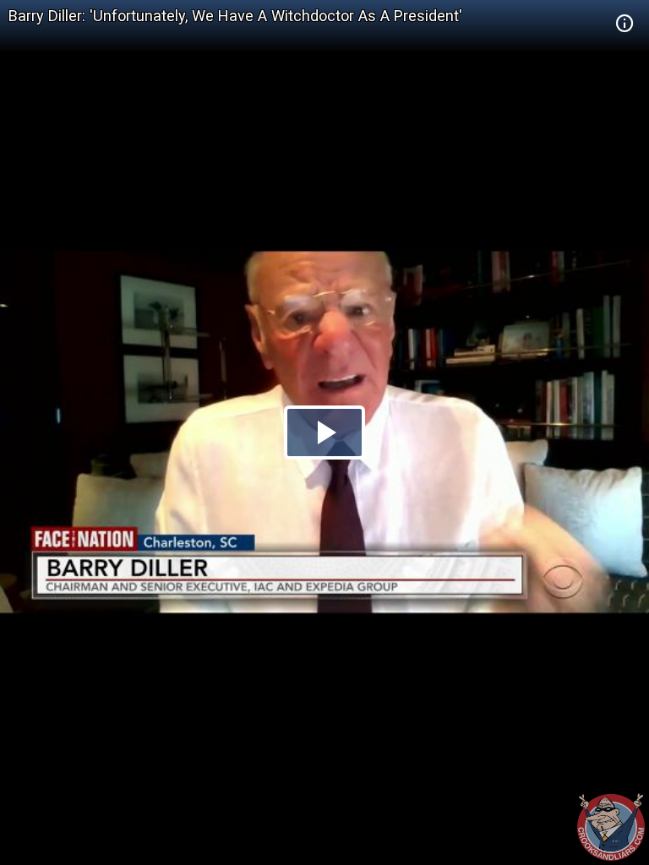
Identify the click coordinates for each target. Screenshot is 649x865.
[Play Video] (324, 432)
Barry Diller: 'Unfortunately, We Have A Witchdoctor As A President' (235, 15)
